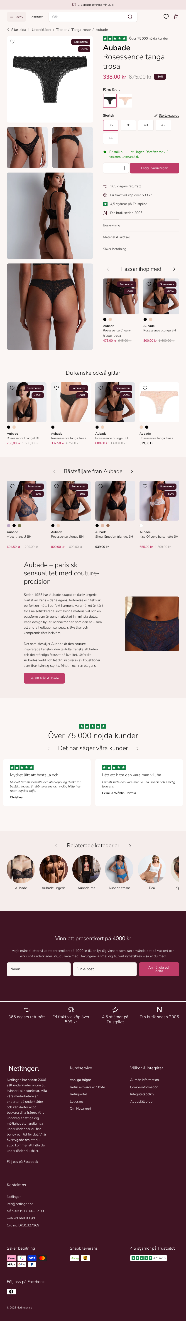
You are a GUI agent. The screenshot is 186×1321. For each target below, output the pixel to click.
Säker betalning (114, 249)
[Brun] (108, 525)
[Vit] (141, 525)
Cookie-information (144, 1087)
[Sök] (130, 17)
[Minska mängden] (107, 168)
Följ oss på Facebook (22, 1161)
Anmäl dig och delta (159, 969)
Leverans (76, 1101)
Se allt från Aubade (44, 678)
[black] (110, 101)
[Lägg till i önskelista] (12, 41)
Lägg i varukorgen (154, 168)
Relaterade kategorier (93, 845)
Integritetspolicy (142, 1094)
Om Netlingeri (80, 1108)
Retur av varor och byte (87, 1087)
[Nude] (110, 319)
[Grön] (19, 525)
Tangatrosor (81, 29)
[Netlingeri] (37, 17)
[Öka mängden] (124, 168)
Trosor (61, 29)
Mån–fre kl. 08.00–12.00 (25, 1211)
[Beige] (102, 525)
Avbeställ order (142, 1101)
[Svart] (105, 319)
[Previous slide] (48, 748)
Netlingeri (14, 1196)
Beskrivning (111, 225)
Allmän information (144, 1080)
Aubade (101, 29)
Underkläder (41, 29)
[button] (93, 17)
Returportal (78, 1094)
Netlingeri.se (24, 1307)
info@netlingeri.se (20, 1204)
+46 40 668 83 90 (21, 1218)
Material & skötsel (116, 237)
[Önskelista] (166, 16)
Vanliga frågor (80, 1080)
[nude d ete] (125, 101)
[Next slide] (137, 748)
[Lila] (8, 525)
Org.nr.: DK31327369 (23, 1225)
